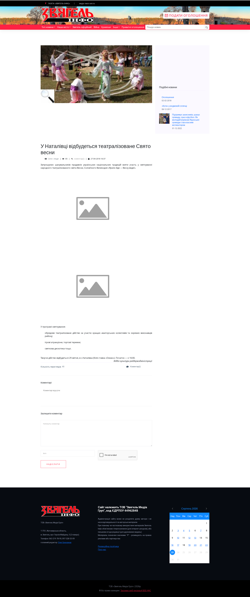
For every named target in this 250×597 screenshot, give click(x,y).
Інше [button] (115, 27)
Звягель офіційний (82, 27)
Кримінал (106, 27)
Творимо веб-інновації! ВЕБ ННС (135, 590)
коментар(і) (79, 158)
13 (195, 538)
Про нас (102, 549)
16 (172, 545)
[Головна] (68, 15)
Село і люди (53, 158)
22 (206, 545)
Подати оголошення (188, 15)
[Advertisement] (96, 121)
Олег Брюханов (64, 542)
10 (178, 538)
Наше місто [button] (63, 27)
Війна (96, 27)
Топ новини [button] (48, 27)
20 (195, 545)
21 (201, 545)
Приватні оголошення (133, 27)
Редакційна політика (108, 546)
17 (178, 545)
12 (189, 538)
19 (189, 545)
